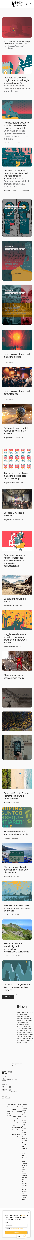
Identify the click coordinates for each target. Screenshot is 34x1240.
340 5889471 (24, 1134)
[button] (2, 4)
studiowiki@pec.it (24, 1146)
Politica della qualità (9, 1113)
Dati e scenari (8, 205)
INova (23, 1215)
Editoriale (22, 206)
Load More (8, 996)
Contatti (14, 1134)
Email (7, 1222)
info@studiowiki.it (24, 1140)
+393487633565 (24, 1191)
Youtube (19, 1111)
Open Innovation (14, 1127)
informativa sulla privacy (17, 1228)
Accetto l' (15, 1228)
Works (14, 1116)
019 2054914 (24, 1128)
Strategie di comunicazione (16, 208)
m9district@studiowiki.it (24, 1197)
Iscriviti (16, 1232)
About (13, 1104)
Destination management (11, 206)
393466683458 (24, 1185)
